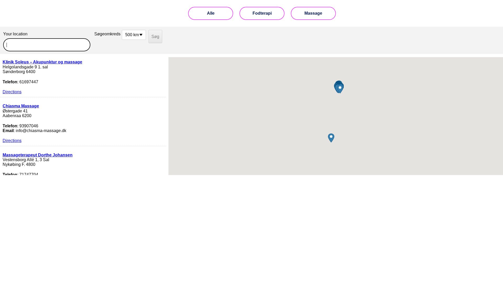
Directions (12, 92)
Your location (15, 34)
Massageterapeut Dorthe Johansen (38, 155)
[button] (331, 138)
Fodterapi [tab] (262, 13)
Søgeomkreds (106, 34)
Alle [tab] (211, 13)
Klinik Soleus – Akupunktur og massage (42, 62)
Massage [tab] (313, 13)
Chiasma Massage (21, 106)
